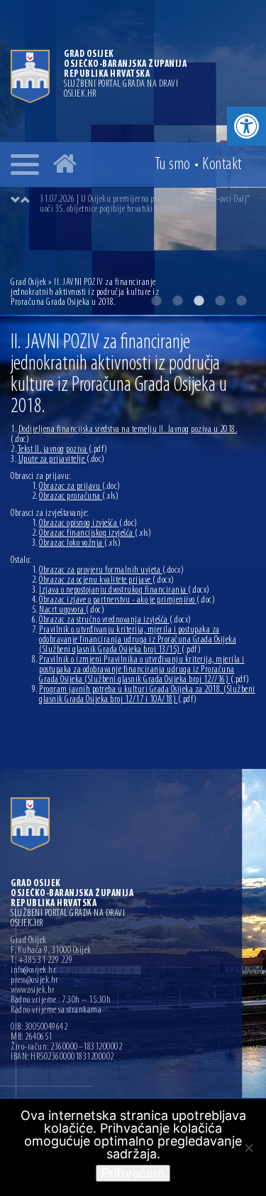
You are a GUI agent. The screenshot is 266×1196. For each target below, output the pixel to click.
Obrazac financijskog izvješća (95, 533)
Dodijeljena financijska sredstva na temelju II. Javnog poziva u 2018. (124, 434)
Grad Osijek (29, 282)
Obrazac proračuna (78, 496)
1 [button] (156, 300)
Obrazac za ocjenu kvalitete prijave (106, 580)
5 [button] (241, 300)
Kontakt (222, 164)
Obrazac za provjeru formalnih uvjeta (111, 570)
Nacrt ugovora (71, 610)
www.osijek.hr (33, 991)
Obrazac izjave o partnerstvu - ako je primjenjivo (127, 600)
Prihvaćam (133, 1172)
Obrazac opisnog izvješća (88, 523)
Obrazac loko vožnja (80, 543)
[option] (147, 204)
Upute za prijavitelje (61, 459)
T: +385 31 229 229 (41, 961)
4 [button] (220, 300)
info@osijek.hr (33, 971)
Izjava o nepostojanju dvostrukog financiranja (124, 590)
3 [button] (199, 300)
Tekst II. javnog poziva (63, 449)
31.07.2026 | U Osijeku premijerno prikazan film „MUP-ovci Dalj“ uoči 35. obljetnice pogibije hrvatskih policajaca (145, 204)
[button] (246, 126)
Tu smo (173, 164)
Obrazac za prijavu (80, 486)
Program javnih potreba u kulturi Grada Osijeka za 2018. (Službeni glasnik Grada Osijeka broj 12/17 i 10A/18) (147, 694)
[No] (248, 1148)
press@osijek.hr (35, 981)
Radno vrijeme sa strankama (56, 1010)
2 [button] (177, 300)
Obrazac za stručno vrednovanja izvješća (115, 620)
